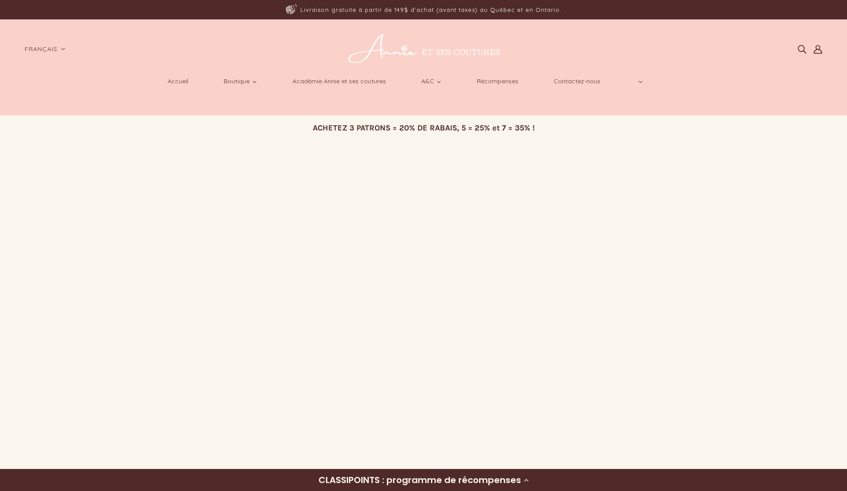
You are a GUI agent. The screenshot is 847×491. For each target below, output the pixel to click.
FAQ (34, 395)
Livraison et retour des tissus (75, 406)
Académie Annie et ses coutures (79, 417)
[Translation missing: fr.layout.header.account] (818, 49)
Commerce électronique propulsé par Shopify (100, 459)
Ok (807, 410)
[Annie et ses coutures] (423, 61)
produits (423, 268)
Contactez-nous (54, 427)
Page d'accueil (401, 257)
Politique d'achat (55, 385)
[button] (423, 480)
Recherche (45, 374)
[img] (802, 49)
